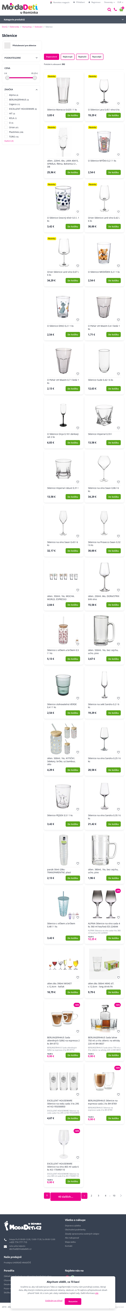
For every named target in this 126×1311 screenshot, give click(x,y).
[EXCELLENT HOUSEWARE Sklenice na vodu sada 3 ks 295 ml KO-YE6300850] (63, 1093)
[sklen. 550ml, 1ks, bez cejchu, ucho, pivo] (104, 638)
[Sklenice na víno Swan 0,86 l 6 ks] (104, 476)
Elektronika (14, 26)
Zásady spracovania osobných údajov (82, 1233)
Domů (4, 26)
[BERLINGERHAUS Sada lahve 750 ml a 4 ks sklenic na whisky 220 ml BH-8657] (104, 1030)
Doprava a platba (73, 1225)
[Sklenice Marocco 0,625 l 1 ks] (63, 96)
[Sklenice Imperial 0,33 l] (104, 422)
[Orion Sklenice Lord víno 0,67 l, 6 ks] (63, 260)
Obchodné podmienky (75, 1229)
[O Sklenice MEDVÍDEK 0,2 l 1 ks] (104, 260)
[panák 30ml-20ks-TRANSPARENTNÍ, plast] (63, 858)
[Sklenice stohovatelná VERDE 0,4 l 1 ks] (63, 692)
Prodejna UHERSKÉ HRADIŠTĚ (17, 1262)
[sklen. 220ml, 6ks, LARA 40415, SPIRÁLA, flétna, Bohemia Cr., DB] (63, 150)
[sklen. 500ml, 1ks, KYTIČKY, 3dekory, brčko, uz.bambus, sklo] (63, 748)
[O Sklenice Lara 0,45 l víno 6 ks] (104, 96)
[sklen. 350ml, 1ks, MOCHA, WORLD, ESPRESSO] (63, 584)
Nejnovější (96, 56)
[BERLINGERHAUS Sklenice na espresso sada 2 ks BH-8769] (104, 1093)
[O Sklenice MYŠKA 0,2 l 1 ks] (104, 150)
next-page (121, 1196)
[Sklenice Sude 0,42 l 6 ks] (104, 368)
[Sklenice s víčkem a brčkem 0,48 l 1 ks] (63, 915)
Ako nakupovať (72, 1237)
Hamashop (27, 26)
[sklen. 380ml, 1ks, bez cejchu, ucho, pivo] (104, 858)
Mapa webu (70, 1242)
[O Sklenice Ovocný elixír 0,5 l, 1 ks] (63, 206)
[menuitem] (59, 2)
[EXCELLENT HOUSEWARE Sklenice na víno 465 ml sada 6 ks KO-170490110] (63, 1156)
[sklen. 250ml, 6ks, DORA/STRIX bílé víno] (104, 584)
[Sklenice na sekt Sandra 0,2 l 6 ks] (104, 692)
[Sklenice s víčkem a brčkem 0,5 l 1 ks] (63, 638)
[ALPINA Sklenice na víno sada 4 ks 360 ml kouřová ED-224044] (104, 915)
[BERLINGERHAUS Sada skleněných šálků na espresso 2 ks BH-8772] (63, 1030)
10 (114, 1195)
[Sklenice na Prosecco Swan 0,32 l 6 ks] (104, 530)
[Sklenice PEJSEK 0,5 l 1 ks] (63, 803)
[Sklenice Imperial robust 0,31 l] (63, 476)
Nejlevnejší (67, 56)
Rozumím (73, 1301)
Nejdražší (82, 56)
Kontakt (68, 1246)
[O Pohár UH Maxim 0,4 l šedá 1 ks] (104, 314)
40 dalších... (65, 1196)
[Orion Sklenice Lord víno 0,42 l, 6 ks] (104, 206)
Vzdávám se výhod (53, 1300)
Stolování (38, 26)
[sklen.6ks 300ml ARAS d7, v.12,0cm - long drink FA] (104, 972)
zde (96, 1293)
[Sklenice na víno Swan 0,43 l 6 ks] (63, 530)
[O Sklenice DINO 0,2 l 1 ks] (63, 314)
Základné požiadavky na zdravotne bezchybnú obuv (28, 1276)
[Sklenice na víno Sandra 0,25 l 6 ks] (104, 748)
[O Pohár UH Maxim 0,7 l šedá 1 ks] (63, 368)
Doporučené (51, 56)
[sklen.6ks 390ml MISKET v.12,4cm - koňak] (63, 972)
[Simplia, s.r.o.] (115, 1306)
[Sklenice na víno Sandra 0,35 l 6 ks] (104, 803)
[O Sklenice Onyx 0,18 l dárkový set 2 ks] (63, 422)
